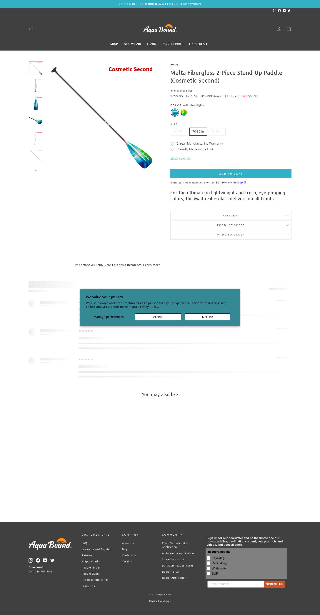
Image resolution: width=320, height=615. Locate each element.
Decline (207, 317)
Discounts (88, 586)
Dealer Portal (170, 571)
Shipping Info (90, 561)
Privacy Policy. (148, 307)
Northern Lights (175, 112)
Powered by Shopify (160, 600)
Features (231, 215)
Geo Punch (183, 112)
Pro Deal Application (95, 579)
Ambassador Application (178, 553)
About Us (128, 543)
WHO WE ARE (133, 43)
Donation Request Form (177, 565)
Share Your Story (173, 559)
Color (187, 105)
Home (174, 64)
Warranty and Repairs (96, 549)
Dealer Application (174, 577)
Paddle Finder (91, 567)
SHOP (114, 43)
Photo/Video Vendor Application (175, 545)
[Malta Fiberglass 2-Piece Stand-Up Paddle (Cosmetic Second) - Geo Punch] (62, 485)
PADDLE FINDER (173, 43)
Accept (158, 317)
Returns (87, 555)
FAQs (85, 543)
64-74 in (179, 131)
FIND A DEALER (199, 43)
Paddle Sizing (90, 573)
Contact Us (129, 555)
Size (174, 124)
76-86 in (216, 131)
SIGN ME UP (274, 584)
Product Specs (231, 225)
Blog (125, 549)
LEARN (151, 43)
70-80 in (198, 131)
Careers (127, 561)
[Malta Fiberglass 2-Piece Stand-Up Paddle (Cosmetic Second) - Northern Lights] (57, 485)
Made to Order (181, 159)
